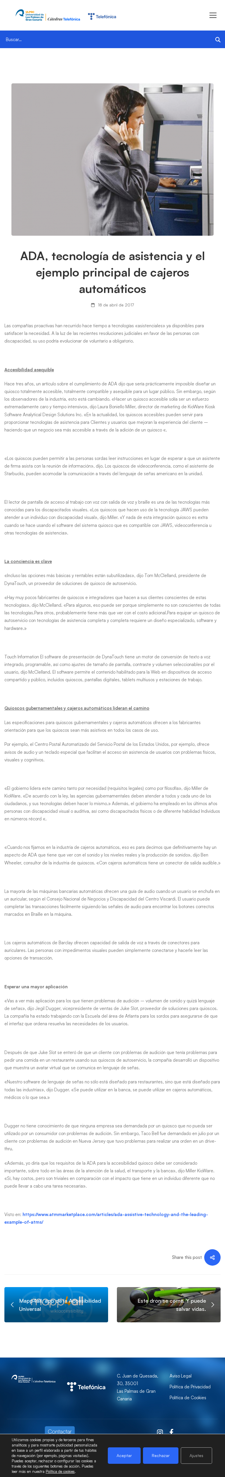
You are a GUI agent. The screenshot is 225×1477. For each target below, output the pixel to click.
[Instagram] (160, 1432)
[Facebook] (171, 1432)
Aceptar (124, 1455)
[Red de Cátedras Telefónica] (86, 1376)
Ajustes (196, 1455)
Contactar (60, 1431)
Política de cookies (60, 1471)
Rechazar (161, 1455)
